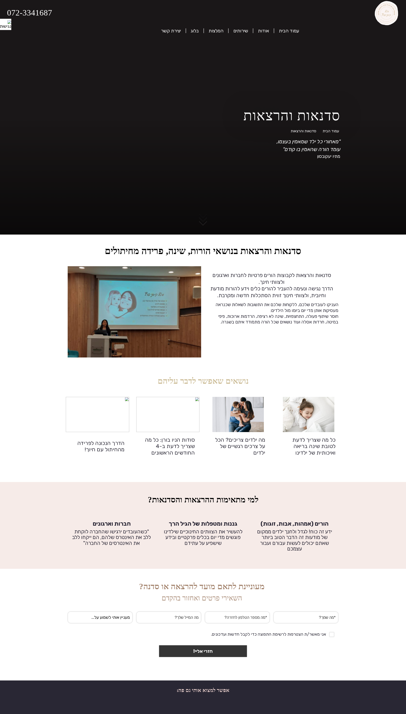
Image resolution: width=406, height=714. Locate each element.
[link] (5, 24)
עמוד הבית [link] (331, 131)
